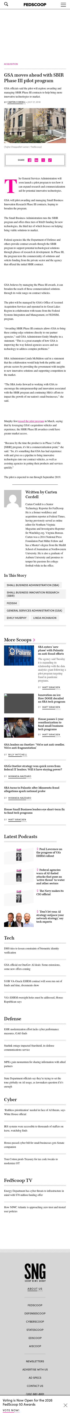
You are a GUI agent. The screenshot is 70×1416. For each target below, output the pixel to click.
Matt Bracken (51, 687)
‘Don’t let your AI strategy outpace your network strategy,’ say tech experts (50, 917)
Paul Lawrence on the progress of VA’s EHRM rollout (49, 852)
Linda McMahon (44, 618)
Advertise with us (35, 1369)
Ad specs (35, 1377)
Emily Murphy (17, 618)
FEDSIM (12, 603)
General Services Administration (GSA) (34, 610)
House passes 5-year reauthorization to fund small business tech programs (51, 724)
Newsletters (35, 1361)
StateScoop (35, 1329)
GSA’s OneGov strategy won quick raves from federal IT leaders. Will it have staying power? (33, 767)
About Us (35, 1288)
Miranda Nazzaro (19, 776)
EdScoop (35, 1338)
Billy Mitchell (17, 754)
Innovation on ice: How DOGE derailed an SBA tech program (51, 698)
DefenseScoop (35, 1313)
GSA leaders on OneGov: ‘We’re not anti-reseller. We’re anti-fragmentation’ (34, 746)
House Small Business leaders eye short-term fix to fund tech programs (34, 811)
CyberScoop (35, 1321)
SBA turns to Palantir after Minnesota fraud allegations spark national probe (31, 789)
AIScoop (35, 1346)
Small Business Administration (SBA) (33, 585)
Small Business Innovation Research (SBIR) (33, 594)
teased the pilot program (31, 421)
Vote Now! (11, 1410)
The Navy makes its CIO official (50, 892)
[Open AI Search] (11, 4)
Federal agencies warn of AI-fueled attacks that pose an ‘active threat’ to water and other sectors (50, 876)
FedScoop (35, 1305)
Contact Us (35, 1386)
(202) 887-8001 (35, 1394)
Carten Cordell (16, 102)
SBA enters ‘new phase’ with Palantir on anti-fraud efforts (51, 650)
